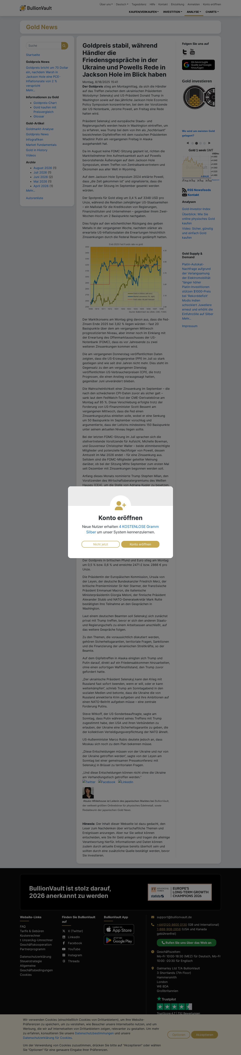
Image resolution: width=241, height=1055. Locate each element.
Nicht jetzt (100, 544)
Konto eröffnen (140, 544)
